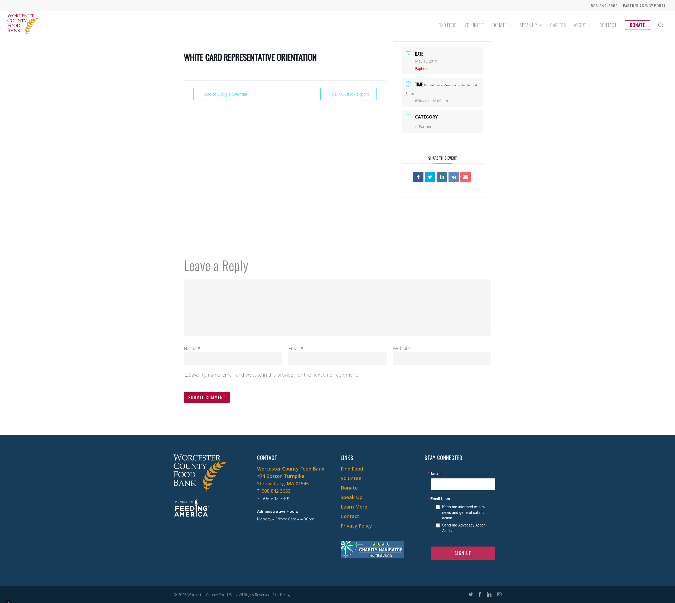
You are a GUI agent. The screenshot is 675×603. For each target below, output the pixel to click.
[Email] (465, 177)
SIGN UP (463, 553)
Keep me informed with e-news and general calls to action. (463, 512)
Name (192, 348)
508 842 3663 (276, 491)
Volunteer (352, 478)
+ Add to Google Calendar (224, 94)
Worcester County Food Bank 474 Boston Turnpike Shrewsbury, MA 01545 (290, 476)
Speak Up (352, 497)
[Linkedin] (442, 177)
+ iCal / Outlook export (348, 94)
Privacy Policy (356, 526)
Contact (350, 516)
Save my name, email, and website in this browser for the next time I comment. (273, 375)
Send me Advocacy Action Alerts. (464, 527)
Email (295, 348)
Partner (425, 126)
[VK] (454, 177)
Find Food (352, 469)
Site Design (282, 594)
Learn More (354, 507)
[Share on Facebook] (418, 177)
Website (401, 348)
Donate (349, 488)
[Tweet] (430, 177)
